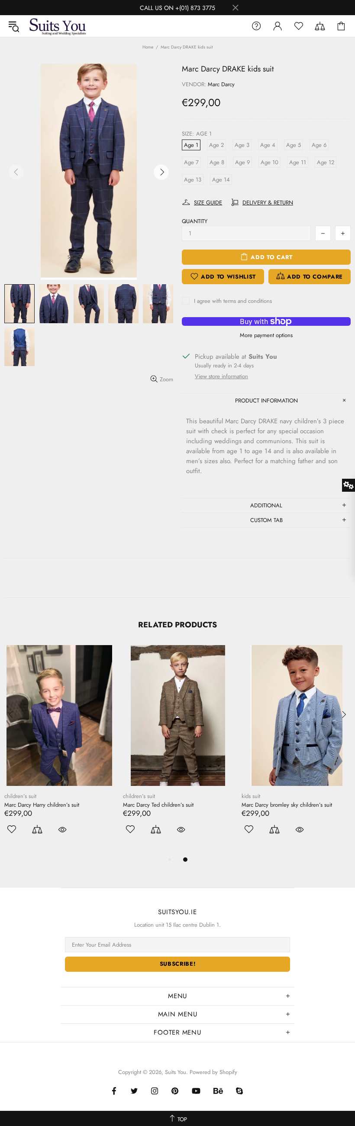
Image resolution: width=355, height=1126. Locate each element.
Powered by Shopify (213, 1072)
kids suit (251, 796)
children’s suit (20, 796)
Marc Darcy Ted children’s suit (158, 804)
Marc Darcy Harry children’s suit (41, 804)
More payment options (266, 335)
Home (147, 47)
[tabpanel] (59, 749)
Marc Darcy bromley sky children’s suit (287, 804)
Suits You (57, 26)
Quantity (194, 221)
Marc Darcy (221, 84)
